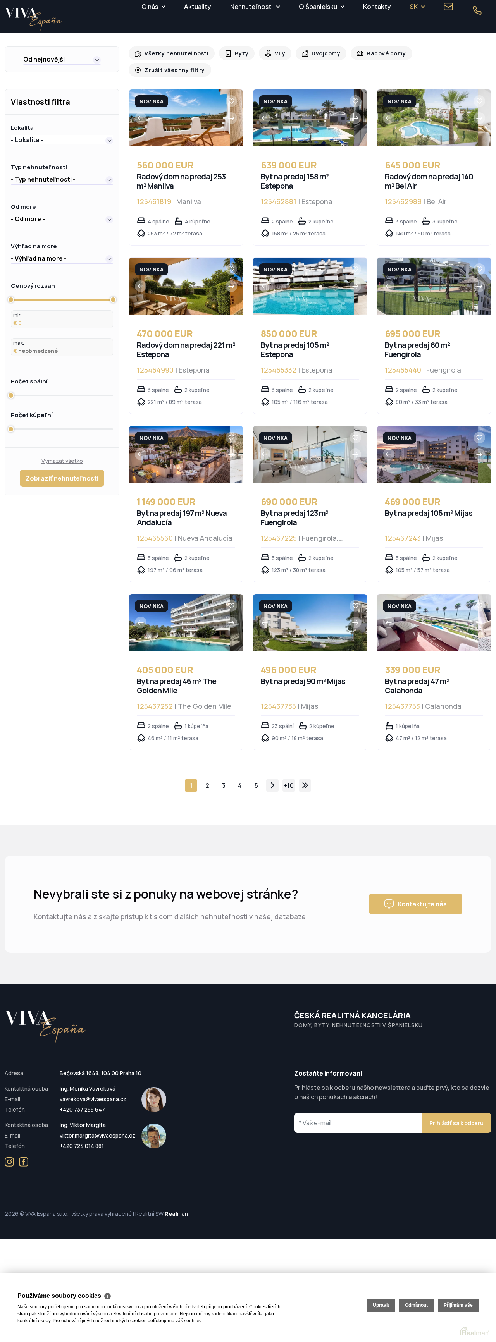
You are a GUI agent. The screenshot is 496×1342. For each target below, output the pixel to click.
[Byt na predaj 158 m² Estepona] (303, 110)
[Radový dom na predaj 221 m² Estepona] (179, 278)
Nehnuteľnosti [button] (251, 6)
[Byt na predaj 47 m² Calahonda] (427, 614)
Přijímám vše (458, 1305)
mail (448, 6)
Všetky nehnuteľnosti (175, 53)
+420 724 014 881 (82, 1138)
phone (477, 10)
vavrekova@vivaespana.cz (93, 1091)
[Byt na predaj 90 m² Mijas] (303, 614)
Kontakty (377, 6)
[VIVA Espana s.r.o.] (34, 19)
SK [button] (414, 6)
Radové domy (378, 53)
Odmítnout (416, 1305)
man (176, 1206)
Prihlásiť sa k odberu (456, 1115)
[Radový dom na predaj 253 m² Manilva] (179, 110)
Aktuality (197, 6)
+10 (289, 777)
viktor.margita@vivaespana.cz (97, 1127)
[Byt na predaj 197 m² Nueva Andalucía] (179, 446)
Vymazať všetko (62, 453)
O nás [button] (149, 6)
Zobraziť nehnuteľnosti (62, 470)
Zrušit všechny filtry (450, 53)
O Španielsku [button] (318, 6)
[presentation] (140, 110)
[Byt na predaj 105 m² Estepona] (303, 278)
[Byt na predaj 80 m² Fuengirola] (427, 278)
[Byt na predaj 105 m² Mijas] (427, 446)
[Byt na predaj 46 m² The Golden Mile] (179, 614)
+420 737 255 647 (82, 1101)
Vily (275, 53)
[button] (62, 59)
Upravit (381, 1305)
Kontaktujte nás (422, 896)
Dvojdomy (319, 53)
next (272, 778)
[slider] (11, 292)
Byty (237, 53)
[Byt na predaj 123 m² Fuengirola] (303, 446)
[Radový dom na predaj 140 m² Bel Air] (427, 110)
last (305, 778)
